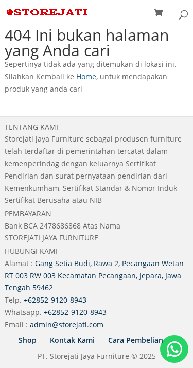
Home (86, 76)
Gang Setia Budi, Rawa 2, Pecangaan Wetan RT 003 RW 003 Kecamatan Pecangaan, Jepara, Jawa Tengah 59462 (94, 275)
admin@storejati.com (66, 324)
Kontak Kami (72, 340)
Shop (28, 340)
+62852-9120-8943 (55, 300)
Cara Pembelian (135, 340)
